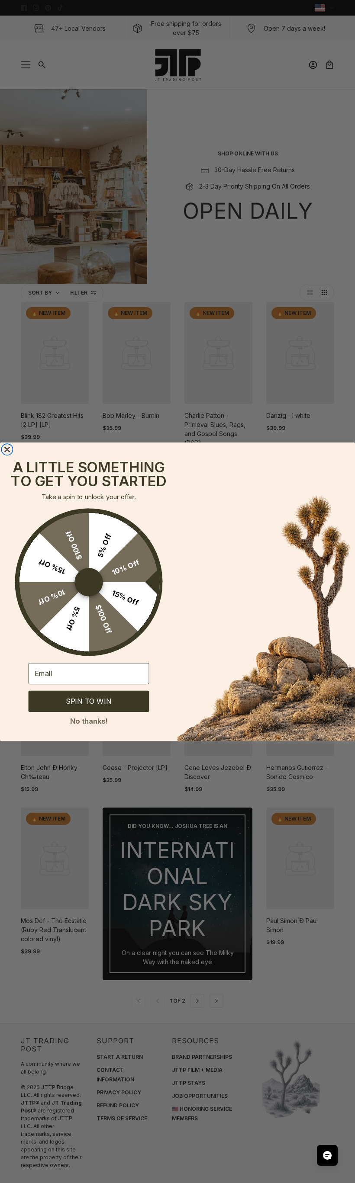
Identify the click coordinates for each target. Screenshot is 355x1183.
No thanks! (89, 720)
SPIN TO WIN (89, 701)
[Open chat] (327, 1155)
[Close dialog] (7, 449)
